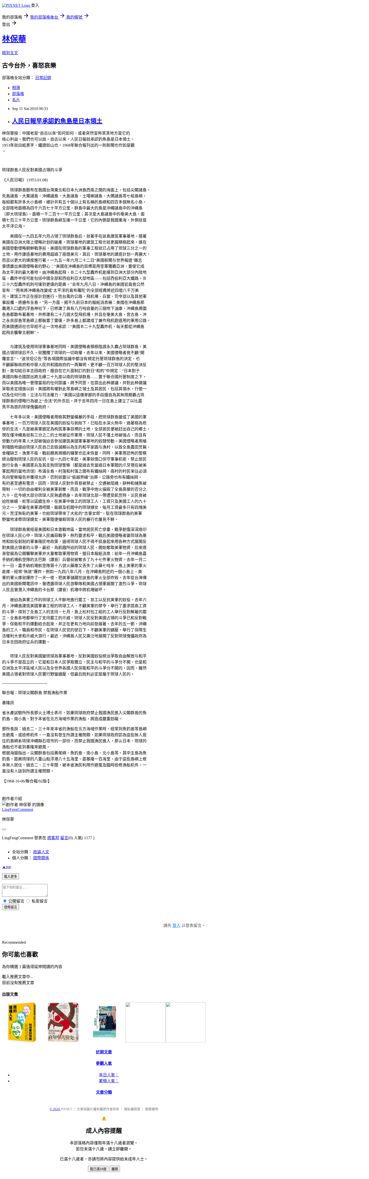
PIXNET (66, 1109)
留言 (64, 838)
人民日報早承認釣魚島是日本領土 (57, 121)
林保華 (14, 38)
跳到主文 (10, 53)
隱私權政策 (132, 1109)
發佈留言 (10, 907)
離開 (114, 1169)
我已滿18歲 (98, 1169)
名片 (16, 100)
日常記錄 (43, 78)
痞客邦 (53, 838)
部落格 (18, 94)
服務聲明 (151, 1109)
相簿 (16, 88)
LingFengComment (17, 809)
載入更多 (10, 876)
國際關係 (41, 858)
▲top (6, 867)
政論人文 (41, 852)
